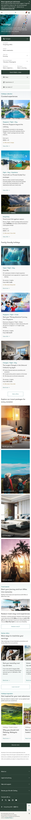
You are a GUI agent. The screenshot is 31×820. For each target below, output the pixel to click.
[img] (29, 1)
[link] (15, 605)
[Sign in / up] (29, 12)
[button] (8, 447)
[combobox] (15, 44)
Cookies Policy (8, 817)
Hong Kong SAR (8, 807)
